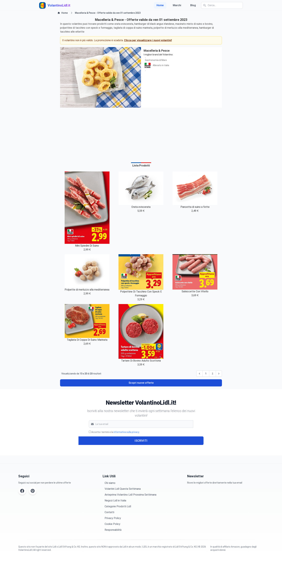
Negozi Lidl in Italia (115, 500)
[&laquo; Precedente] (199, 373)
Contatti (109, 512)
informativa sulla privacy (126, 432)
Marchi (177, 5)
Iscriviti (141, 440)
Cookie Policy (112, 524)
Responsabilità (113, 529)
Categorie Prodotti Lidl (118, 506)
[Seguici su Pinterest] (33, 491)
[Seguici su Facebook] (22, 491)
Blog (193, 5)
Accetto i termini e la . (115, 432)
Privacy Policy (113, 518)
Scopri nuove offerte (141, 382)
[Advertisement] (141, 133)
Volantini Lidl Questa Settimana (123, 488)
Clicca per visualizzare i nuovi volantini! (148, 40)
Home (160, 5)
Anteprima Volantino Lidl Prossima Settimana (130, 494)
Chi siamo (110, 482)
